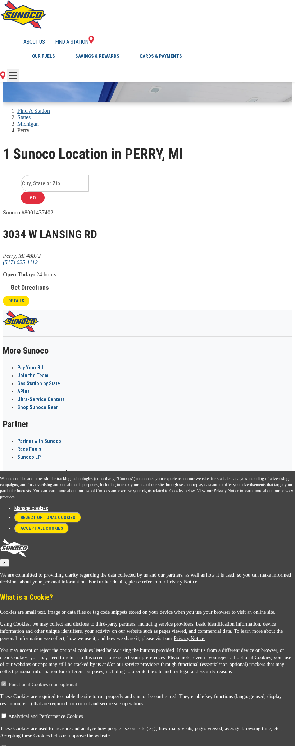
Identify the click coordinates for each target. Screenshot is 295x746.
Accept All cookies (42, 528)
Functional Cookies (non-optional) (44, 684)
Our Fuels (43, 56)
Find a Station (71, 42)
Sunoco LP (29, 457)
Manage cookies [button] (31, 508)
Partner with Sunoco (39, 441)
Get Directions (29, 287)
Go (33, 197)
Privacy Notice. (183, 582)
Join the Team (33, 375)
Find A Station (33, 111)
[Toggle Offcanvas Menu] (13, 75)
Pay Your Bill (31, 367)
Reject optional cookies (48, 517)
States (24, 117)
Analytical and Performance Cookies (45, 716)
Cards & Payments (161, 56)
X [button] (4, 562)
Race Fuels (29, 449)
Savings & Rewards (97, 56)
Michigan (28, 124)
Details (16, 300)
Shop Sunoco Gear (37, 407)
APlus (23, 391)
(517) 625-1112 (20, 262)
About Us (34, 42)
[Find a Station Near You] (2, 77)
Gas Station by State (38, 383)
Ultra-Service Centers (41, 399)
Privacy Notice (226, 490)
